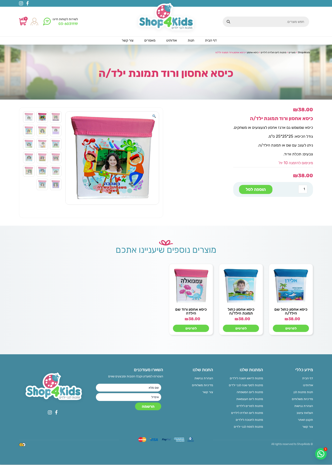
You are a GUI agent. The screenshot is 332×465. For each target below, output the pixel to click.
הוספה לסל (256, 189)
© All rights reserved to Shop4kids (292, 444)
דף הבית (307, 378)
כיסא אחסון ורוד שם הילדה (191, 311)
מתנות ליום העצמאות (249, 399)
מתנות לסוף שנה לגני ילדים (246, 385)
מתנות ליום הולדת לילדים (247, 413)
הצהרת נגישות (303, 406)
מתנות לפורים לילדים (250, 406)
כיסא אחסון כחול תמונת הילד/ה (241, 311)
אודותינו (308, 385)
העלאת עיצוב (304, 413)
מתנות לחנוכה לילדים (249, 420)
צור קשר (307, 426)
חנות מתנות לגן (303, 392)
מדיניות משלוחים (302, 399)
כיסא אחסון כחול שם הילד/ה (290, 311)
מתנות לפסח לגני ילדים (248, 426)
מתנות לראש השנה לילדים (246, 378)
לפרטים (291, 328)
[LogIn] (34, 21)
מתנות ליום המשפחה (250, 392)
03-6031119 (68, 24)
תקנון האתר (305, 420)
